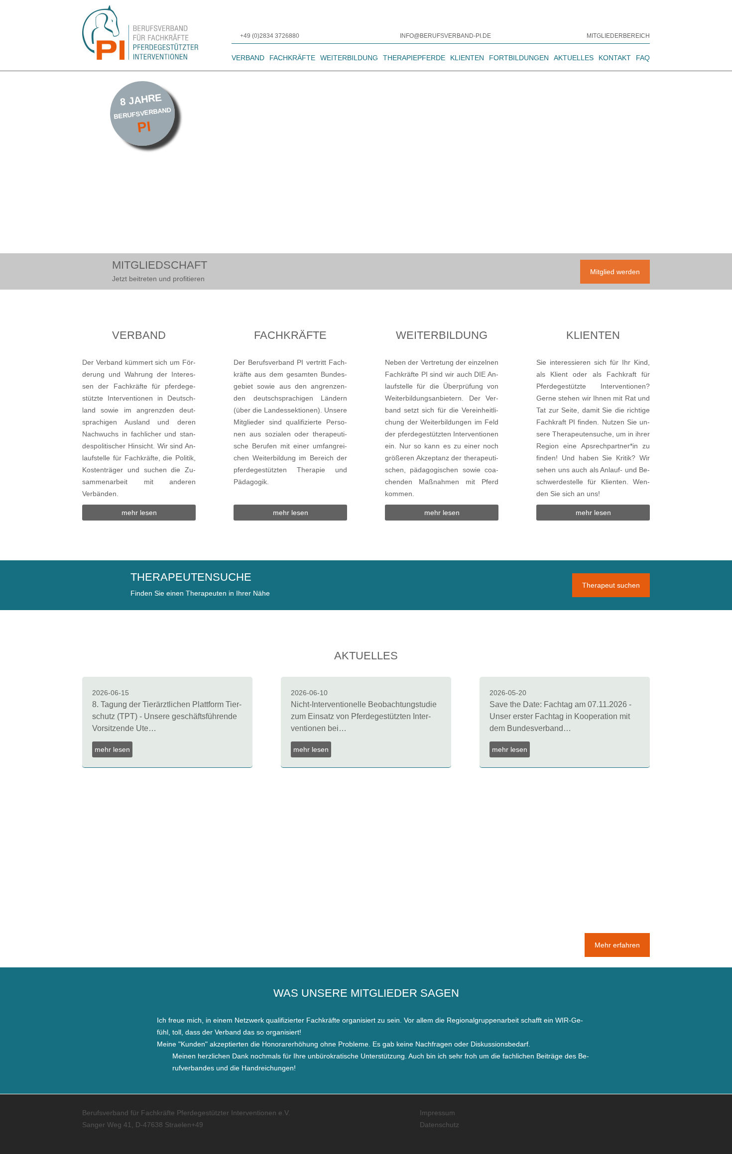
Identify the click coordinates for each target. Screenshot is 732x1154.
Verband (248, 58)
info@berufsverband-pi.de (445, 35)
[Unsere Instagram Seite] (635, 1133)
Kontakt (615, 58)
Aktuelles (574, 58)
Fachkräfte (292, 58)
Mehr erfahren (617, 945)
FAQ (643, 58)
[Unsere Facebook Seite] (603, 1133)
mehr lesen (139, 513)
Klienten (467, 58)
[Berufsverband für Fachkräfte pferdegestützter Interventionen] (140, 35)
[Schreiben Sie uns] (394, 35)
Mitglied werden (615, 272)
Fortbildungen (519, 58)
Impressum (437, 1113)
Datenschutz (439, 1125)
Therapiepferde (414, 58)
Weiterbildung (349, 58)
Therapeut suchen (611, 585)
